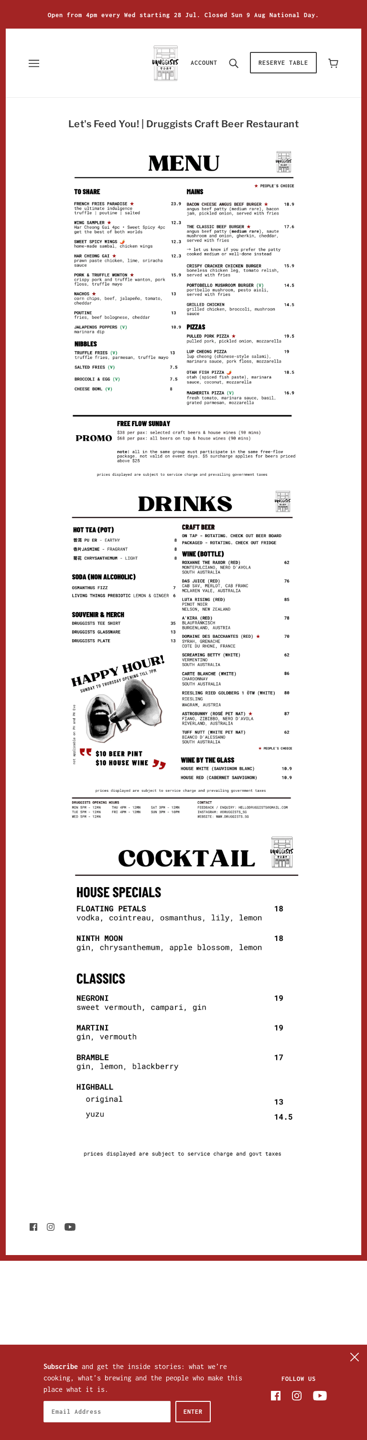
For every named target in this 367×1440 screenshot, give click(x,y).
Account (204, 62)
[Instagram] (296, 1395)
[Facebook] (275, 1395)
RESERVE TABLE (283, 62)
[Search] (233, 63)
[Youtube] (320, 1395)
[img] (33, 1226)
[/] (165, 62)
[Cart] (333, 62)
